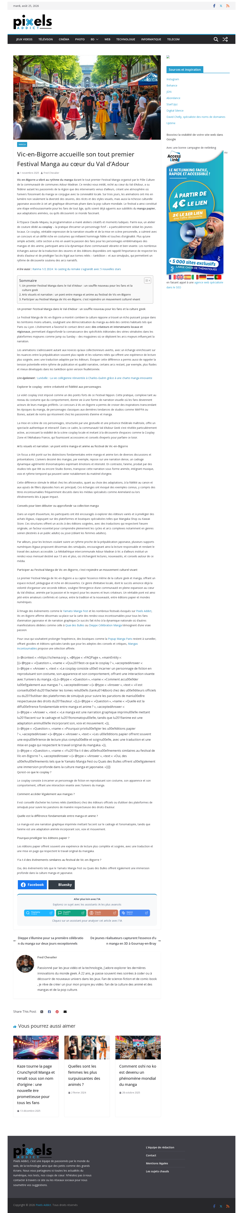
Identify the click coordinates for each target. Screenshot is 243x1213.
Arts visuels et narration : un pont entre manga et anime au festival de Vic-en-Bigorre (76, 294)
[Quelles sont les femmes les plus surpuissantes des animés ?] (87, 1038)
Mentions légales (157, 1163)
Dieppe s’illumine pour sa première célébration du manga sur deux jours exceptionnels (50, 941)
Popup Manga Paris (120, 639)
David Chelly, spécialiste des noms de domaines (195, 117)
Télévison (46, 39)
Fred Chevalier (51, 172)
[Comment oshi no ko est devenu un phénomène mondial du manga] (138, 1038)
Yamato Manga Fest (75, 611)
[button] (96, 39)
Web (107, 39)
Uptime (170, 123)
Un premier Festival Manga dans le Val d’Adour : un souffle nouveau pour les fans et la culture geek (77, 288)
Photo (80, 39)
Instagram (172, 79)
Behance (171, 85)
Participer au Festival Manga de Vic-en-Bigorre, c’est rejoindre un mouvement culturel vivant (81, 299)
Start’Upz (172, 104)
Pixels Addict (143, 611)
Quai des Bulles (74, 625)
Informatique (151, 39)
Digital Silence (175, 110)
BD (92, 39)
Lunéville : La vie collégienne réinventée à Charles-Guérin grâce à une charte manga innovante (94, 378)
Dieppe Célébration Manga (105, 625)
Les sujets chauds (157, 1171)
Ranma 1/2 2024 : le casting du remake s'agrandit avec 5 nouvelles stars (76, 269)
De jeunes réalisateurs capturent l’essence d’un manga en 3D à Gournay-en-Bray (123, 941)
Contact (151, 1155)
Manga (22, 144)
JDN (168, 92)
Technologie (125, 39)
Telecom (173, 39)
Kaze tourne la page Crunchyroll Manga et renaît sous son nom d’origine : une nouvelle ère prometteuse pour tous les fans (36, 1084)
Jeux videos (24, 39)
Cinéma (64, 39)
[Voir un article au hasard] (225, 39)
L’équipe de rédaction (160, 1147)
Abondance (173, 98)
